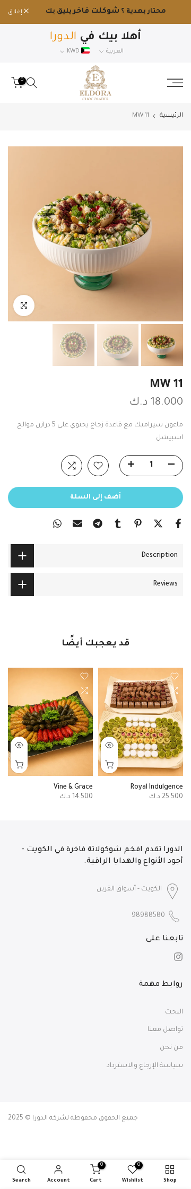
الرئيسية (171, 115)
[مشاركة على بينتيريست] (138, 523)
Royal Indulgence (157, 788)
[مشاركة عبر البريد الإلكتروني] (77, 523)
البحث (174, 1012)
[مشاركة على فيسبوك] (178, 523)
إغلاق (16, 12)
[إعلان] (106, 12)
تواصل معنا (165, 1030)
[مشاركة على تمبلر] (118, 523)
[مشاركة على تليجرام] (97, 523)
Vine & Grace (73, 788)
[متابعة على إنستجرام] (178, 956)
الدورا (40, 1118)
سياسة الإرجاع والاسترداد (145, 1066)
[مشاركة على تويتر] (158, 523)
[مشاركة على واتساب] (57, 523)
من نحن (171, 1048)
